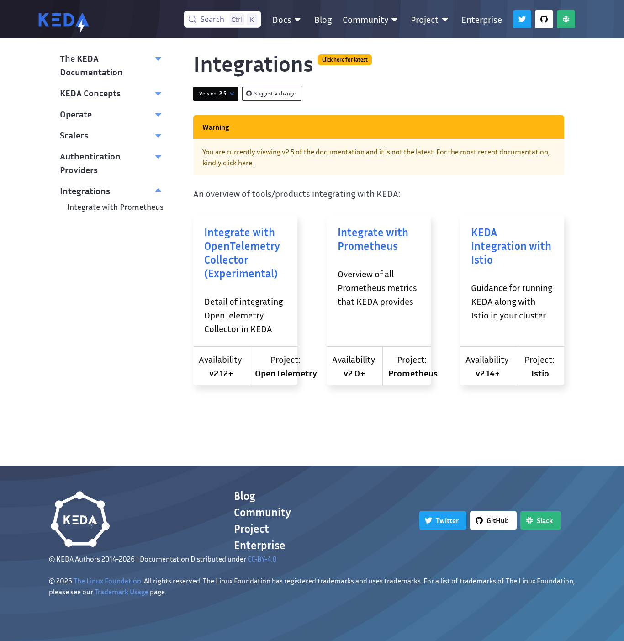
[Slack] (566, 19)
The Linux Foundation (107, 580)
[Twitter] (522, 19)
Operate (76, 113)
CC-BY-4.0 (262, 558)
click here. (238, 162)
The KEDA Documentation (91, 65)
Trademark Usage (121, 591)
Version (212, 93)
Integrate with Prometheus (115, 207)
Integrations (85, 190)
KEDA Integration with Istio (511, 246)
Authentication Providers (90, 162)
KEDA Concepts (90, 92)
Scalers (74, 134)
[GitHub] (544, 19)
